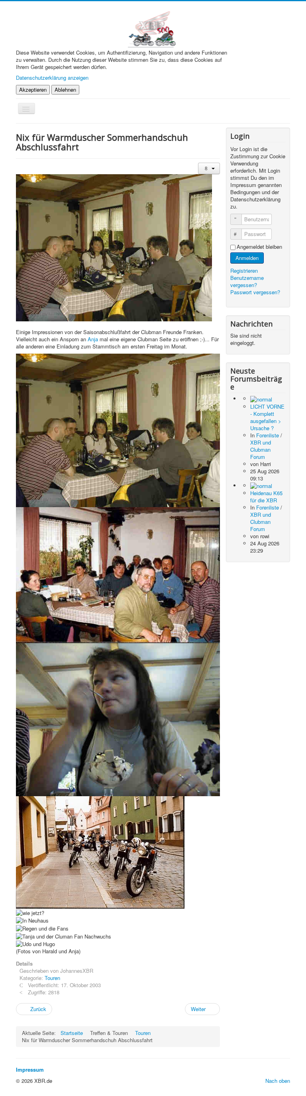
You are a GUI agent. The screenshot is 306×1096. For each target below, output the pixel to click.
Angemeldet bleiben (259, 246)
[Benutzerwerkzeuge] (209, 168)
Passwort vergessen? (255, 292)
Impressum (30, 1069)
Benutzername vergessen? (247, 281)
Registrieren (244, 270)
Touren (52, 978)
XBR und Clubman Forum (260, 449)
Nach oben (277, 1080)
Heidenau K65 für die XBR (266, 496)
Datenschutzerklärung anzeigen (52, 77)
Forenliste (267, 435)
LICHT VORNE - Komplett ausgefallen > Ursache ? (267, 417)
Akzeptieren (33, 89)
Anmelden (247, 258)
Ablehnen (65, 89)
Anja (93, 339)
